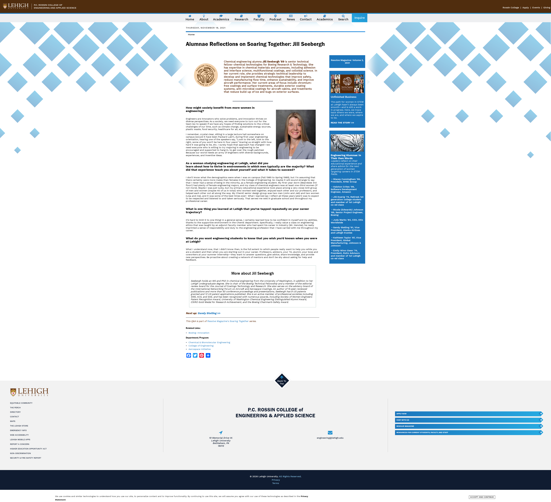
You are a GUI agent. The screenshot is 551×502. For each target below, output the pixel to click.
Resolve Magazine (405, 426)
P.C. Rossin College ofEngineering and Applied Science (55, 6)
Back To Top (281, 382)
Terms (275, 483)
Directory (15, 412)
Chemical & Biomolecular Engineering (209, 342)
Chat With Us (402, 420)
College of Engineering (201, 345)
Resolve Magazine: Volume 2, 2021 (347, 61)
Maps (12, 421)
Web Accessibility (19, 435)
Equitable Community (21, 403)
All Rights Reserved (290, 476)
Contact (14, 417)
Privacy (276, 479)
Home (191, 34)
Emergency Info (18, 430)
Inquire (359, 17)
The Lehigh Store (19, 426)
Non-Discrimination (20, 453)
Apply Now (401, 414)
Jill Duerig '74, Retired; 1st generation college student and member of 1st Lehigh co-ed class (347, 201)
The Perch (15, 408)
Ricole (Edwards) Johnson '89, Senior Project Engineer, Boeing (347, 212)
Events (536, 7)
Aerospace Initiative (200, 349)
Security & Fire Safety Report (25, 458)
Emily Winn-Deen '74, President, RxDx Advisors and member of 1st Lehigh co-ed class (345, 254)
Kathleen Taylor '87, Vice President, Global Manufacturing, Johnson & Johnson (346, 241)
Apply (525, 7)
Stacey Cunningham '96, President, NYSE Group (346, 180)
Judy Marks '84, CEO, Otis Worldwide (347, 221)
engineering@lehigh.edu (330, 437)
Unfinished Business (343, 96)
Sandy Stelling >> (209, 313)
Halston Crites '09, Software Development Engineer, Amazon (344, 189)
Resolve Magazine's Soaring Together (228, 321)
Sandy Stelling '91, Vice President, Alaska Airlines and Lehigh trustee (345, 230)
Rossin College (511, 7)
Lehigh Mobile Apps (20, 439)
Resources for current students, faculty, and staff (422, 432)
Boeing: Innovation (199, 332)
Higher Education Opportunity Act (28, 449)
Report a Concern (19, 444)
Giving (546, 7)
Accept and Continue (482, 497)
